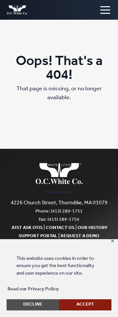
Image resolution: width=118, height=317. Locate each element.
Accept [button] (85, 305)
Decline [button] (32, 305)
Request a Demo (80, 236)
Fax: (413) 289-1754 (59, 220)
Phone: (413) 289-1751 (59, 212)
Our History (93, 228)
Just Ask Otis (27, 228)
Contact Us (60, 228)
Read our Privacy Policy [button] (33, 289)
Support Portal (38, 236)
